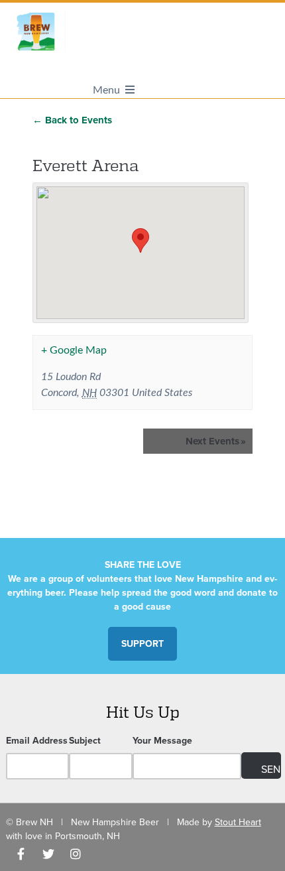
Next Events (216, 441)
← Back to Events (72, 120)
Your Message (162, 740)
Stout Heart (238, 822)
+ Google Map (74, 350)
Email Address (37, 740)
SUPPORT (142, 643)
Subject (85, 740)
